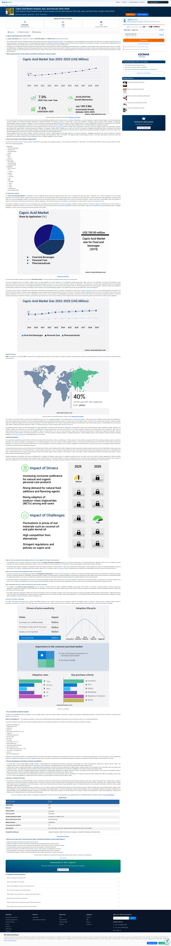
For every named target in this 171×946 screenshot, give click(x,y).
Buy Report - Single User (131, 30)
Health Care (8, 928)
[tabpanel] (63, 447)
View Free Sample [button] (142, 14)
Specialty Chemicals (14, 5)
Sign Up (132, 918)
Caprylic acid (59, 126)
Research (61, 924)
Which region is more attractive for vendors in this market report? (23, 894)
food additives (96, 204)
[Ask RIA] (167, 942)
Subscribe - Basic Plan (131, 34)
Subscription (36, 917)
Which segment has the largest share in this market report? (22, 906)
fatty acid (116, 41)
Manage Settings (152, 943)
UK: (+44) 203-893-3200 (121, 927)
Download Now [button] (64, 869)
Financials (8, 926)
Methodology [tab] (37, 32)
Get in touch (63, 857)
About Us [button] (142, 2)
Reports (118, 2)
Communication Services (12, 917)
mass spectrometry (20, 434)
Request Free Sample (74, 117)
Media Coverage (63, 922)
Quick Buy (144, 40)
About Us (88, 917)
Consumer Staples (10, 922)
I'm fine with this (164, 943)
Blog (60, 917)
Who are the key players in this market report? (19, 890)
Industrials (8, 931)
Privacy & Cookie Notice (10, 940)
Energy (7, 924)
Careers (88, 922)
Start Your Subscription (144, 127)
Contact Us (89, 924)
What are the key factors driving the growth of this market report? (24, 902)
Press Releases (63, 919)
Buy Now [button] (131, 14)
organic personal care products (55, 41)
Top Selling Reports (134, 2)
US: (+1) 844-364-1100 (121, 924)
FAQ (87, 919)
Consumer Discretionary (11, 919)
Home (7, 5)
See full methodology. (109, 795)
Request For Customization (144, 73)
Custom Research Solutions (39, 919)
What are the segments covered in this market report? (20, 886)
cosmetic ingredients (86, 290)
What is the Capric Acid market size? (16, 877)
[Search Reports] (149, 2)
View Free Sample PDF (143, 43)
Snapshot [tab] (11, 32)
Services (124, 2)
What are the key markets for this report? (17, 898)
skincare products (63, 568)
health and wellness (66, 204)
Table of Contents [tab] (24, 32)
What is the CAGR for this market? (15, 882)
